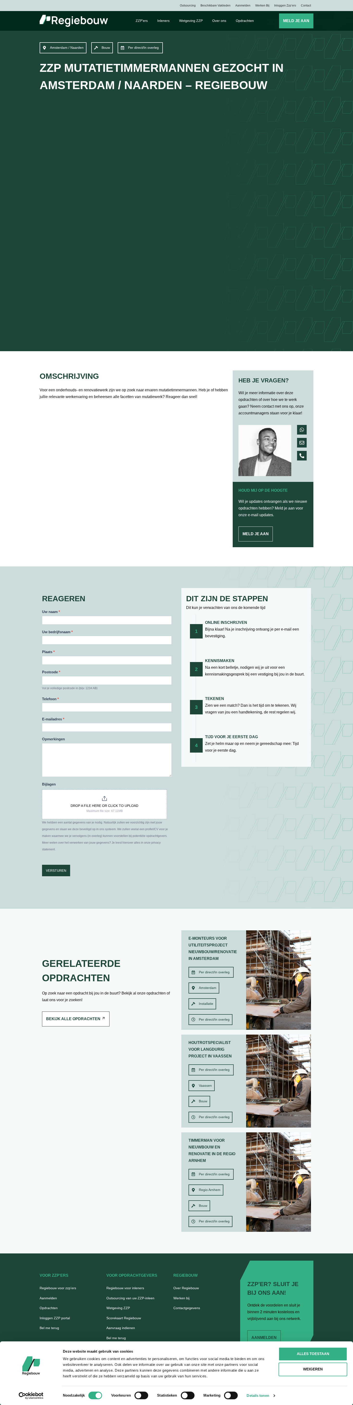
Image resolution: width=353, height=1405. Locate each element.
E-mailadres (53, 719)
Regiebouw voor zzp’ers (58, 1288)
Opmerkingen (53, 739)
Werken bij (262, 5)
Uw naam (51, 612)
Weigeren (313, 1369)
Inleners (163, 21)
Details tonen (258, 1395)
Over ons (219, 21)
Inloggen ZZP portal (55, 1318)
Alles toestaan (313, 1354)
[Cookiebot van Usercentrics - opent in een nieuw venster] (31, 1395)
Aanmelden (242, 5)
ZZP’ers (142, 21)
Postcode (51, 672)
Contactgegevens (186, 1308)
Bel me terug (49, 1328)
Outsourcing (188, 5)
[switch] (141, 1395)
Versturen (56, 870)
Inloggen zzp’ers (285, 5)
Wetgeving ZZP (191, 21)
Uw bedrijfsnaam (57, 632)
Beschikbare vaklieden (216, 5)
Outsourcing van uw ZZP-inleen (130, 1298)
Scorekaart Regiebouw (123, 1318)
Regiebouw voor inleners (125, 1288)
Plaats (48, 652)
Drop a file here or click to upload (104, 806)
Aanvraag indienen (120, 1328)
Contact (306, 5)
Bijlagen (49, 784)
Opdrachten (245, 21)
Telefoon (50, 699)
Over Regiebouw (186, 1288)
